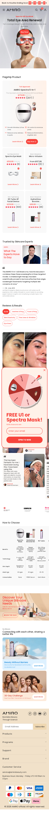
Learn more (38, 666)
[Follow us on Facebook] (30, 714)
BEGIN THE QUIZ (10, 615)
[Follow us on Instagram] (35, 714)
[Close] (44, 370)
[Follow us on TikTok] (45, 714)
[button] (20, 97)
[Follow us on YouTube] (40, 714)
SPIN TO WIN (24, 439)
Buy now (24, 32)
